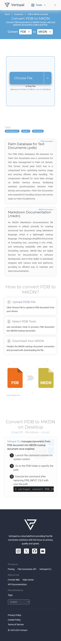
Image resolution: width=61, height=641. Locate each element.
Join (38, 89)
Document (18, 14)
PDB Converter (47, 141)
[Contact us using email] (42, 551)
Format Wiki (13, 580)
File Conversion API (27, 569)
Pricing (11, 569)
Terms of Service (16, 624)
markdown (13, 131)
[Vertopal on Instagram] (18, 551)
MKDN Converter (46, 210)
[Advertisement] (30, 48)
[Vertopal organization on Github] (34, 551)
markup (38, 131)
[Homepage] (30, 525)
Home (7, 14)
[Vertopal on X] (26, 551)
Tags (10, 595)
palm (26, 131)
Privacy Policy (14, 615)
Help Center (28, 580)
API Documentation (17, 584)
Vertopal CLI (45, 569)
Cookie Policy (14, 620)
